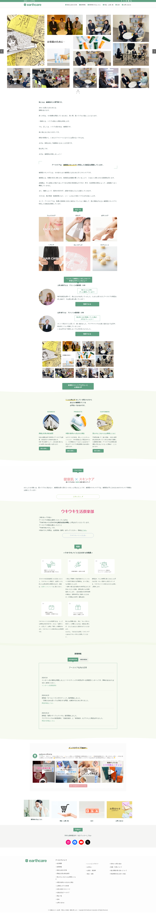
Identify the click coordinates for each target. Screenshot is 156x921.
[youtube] (128, 1)
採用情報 (59, 867)
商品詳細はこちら (47, 703)
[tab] (73, 660)
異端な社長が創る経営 (63, 873)
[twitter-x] (124, 1)
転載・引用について (116, 867)
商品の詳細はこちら (48, 721)
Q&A (58, 899)
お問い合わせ (60, 902)
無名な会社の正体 (62, 870)
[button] (76, 93)
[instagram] (126, 1)
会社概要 (59, 863)
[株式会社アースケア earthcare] (32, 4)
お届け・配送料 (91, 870)
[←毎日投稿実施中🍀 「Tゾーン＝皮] (44, 772)
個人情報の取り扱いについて (119, 870)
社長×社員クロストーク (63, 889)
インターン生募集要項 (49, 685)
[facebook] (121, 1)
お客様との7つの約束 (63, 885)
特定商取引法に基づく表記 (118, 873)
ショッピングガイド (92, 863)
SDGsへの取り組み (116, 863)
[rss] (131, 1)
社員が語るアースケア (63, 892)
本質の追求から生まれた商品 (65, 882)
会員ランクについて (47, 586)
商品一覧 (59, 896)
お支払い (89, 867)
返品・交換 (90, 873)
